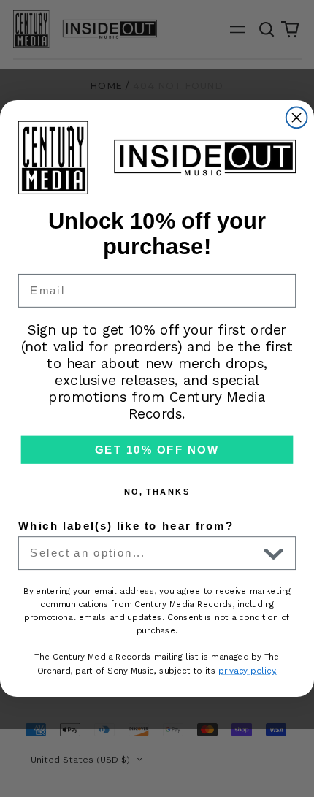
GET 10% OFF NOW (157, 449)
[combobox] (144, 553)
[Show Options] (274, 553)
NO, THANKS (157, 491)
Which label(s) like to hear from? (126, 525)
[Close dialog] (296, 117)
